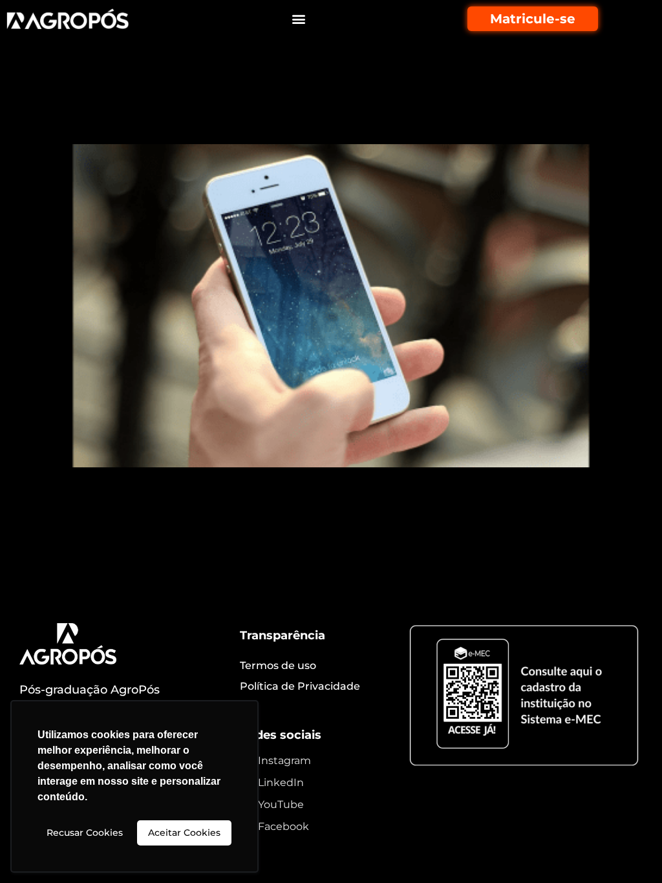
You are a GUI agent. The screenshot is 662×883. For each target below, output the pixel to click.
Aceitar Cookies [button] (184, 832)
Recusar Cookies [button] (85, 832)
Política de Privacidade (300, 686)
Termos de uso (278, 665)
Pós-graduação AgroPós (89, 690)
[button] (298, 19)
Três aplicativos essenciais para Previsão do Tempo (299, 108)
